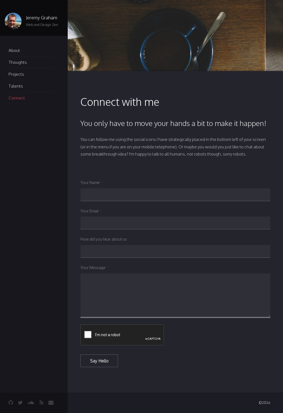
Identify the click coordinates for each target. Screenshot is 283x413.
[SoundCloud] (31, 402)
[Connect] (50, 402)
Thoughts (18, 62)
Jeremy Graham (41, 17)
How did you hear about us (103, 239)
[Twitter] (20, 402)
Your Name (91, 182)
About (14, 50)
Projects (16, 74)
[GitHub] (11, 402)
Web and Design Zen (42, 24)
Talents (16, 86)
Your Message (94, 267)
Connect (17, 98)
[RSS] (41, 402)
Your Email (90, 211)
